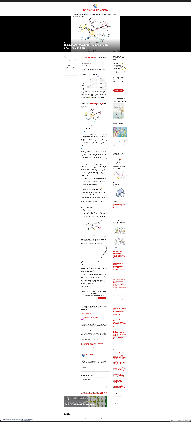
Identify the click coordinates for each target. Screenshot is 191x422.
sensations (116, 387)
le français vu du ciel (122, 376)
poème (115, 383)
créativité (124, 362)
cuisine (115, 363)
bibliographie (121, 355)
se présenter (74, 62)
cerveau (120, 358)
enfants (119, 364)
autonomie (116, 355)
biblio (71, 1)
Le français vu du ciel (84, 14)
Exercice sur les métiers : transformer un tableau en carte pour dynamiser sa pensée (119, 323)
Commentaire (102, 386)
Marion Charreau (72, 61)
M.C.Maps (116, 379)
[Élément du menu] (122, 1)
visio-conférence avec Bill (95, 276)
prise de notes (120, 383)
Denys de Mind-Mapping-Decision (91, 317)
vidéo (115, 389)
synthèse (115, 388)
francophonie (116, 370)
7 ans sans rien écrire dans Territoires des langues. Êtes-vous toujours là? (120, 256)
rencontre (116, 386)
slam (125, 387)
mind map (66, 62)
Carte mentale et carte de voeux (119, 276)
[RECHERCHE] (118, 14)
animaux (123, 352)
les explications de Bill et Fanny (96, 103)
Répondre (84, 367)
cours (121, 362)
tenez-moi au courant (118, 90)
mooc (70, 62)
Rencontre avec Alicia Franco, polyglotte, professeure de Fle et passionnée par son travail (119, 331)
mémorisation (116, 381)
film (115, 369)
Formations (75, 14)
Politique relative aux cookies (25, 420)
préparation (122, 385)
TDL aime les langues (106, 14)
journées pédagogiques (118, 375)
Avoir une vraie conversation (118, 297)
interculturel (75, 1)
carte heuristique (72, 59)
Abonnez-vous (102, 298)
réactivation (120, 386)
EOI (114, 365)
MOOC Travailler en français (88, 57)
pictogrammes (122, 382)
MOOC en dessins (90, 418)
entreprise (124, 364)
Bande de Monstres (117, 253)
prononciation (116, 385)
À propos (93, 14)
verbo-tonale (122, 388)
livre (115, 377)
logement (121, 377)
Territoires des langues (95, 9)
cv (76, 59)
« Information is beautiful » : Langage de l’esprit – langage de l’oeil (119, 308)
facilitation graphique (118, 368)
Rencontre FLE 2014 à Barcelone (119, 301)
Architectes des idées (117, 251)
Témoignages (101, 418)
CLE (123, 358)
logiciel (125, 377)
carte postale (121, 357)
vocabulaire (119, 389)
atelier (124, 353)
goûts (119, 371)
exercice (66, 60)
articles (65, 1)
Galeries (98, 14)
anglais (119, 352)
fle (68, 60)
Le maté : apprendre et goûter (119, 299)
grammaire (123, 371)
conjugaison (116, 361)
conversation (116, 362)
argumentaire (119, 353)
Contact (114, 14)
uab (119, 388)
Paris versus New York (117, 303)
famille (124, 368)
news (68, 1)
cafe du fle (119, 356)
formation (120, 369)
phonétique (116, 382)
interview (121, 374)
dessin (120, 363)
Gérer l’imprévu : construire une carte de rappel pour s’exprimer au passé (120, 319)
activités (66, 59)
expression (122, 365)
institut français (122, 373)
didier (123, 363)
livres (117, 377)
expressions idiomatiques (119, 367)
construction (121, 361)
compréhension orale (118, 359)
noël (121, 381)
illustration (116, 373)
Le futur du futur (116, 305)
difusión (115, 364)
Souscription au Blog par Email (119, 78)
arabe (115, 353)
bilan (115, 356)
